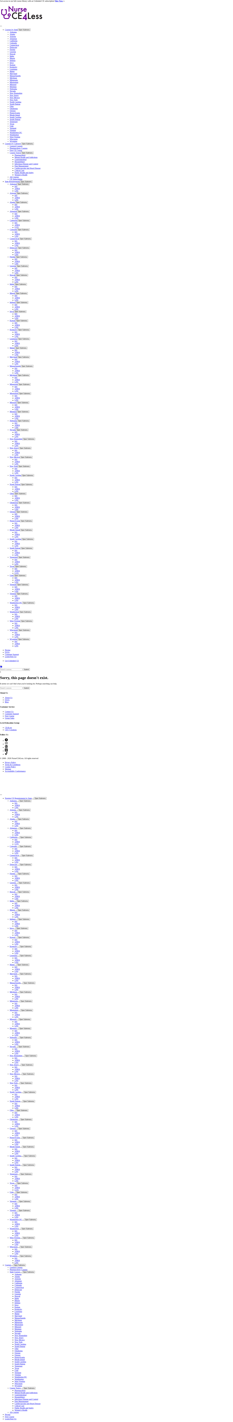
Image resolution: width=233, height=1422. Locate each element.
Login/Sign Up (10, 657)
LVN (17, 227)
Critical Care (19, 170)
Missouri (13, 84)
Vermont (13, 128)
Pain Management (21, 166)
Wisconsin (14, 139)
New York (14, 100)
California (13, 41)
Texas (12, 124)
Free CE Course (16, 150)
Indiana (12, 60)
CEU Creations (11, 730)
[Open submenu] (18, 801)
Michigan (13, 78)
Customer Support (12, 654)
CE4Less (8, 728)
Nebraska (13, 89)
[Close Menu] (1, 794)
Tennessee (14, 122)
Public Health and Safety (24, 173)
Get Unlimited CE (12, 661)
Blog (7, 702)
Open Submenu (24, 30)
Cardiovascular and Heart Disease (28, 168)
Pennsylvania (15, 113)
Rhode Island (15, 115)
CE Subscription (16, 179)
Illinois (12, 58)
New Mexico (15, 98)
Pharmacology (20, 155)
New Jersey (14, 95)
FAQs (7, 652)
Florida (12, 50)
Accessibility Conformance (15, 771)
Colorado (13, 43)
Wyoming (13, 141)
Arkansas (13, 39)
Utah (11, 126)
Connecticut (14, 45)
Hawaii (12, 54)
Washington (14, 135)
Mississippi (14, 82)
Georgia (13, 52)
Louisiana (13, 69)
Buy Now (59, 1)
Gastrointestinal (20, 159)
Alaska (12, 34)
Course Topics (15, 153)
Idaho (12, 56)
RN (16, 186)
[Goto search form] (1, 665)
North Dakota (15, 104)
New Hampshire (16, 93)
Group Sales (9, 718)
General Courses (16, 146)
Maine (12, 71)
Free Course (9, 716)
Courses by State (11, 30)
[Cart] (1, 667)
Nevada (13, 91)
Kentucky (13, 67)
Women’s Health (21, 175)
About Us (8, 698)
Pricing (7, 650)
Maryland (13, 74)
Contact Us (9, 712)
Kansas (12, 65)
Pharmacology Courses (18, 148)
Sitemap (8, 769)
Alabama (13, 32)
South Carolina (15, 117)
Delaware (13, 47)
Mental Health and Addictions (26, 157)
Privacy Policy (10, 762)
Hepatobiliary (20, 162)
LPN (16, 191)
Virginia (13, 130)
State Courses (15, 1272)
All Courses (14, 177)
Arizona (13, 36)
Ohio (12, 106)
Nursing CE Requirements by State (18, 798)
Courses (8, 1265)
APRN (17, 189)
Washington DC (16, 133)
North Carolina (15, 102)
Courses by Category (13, 144)
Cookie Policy (10, 767)
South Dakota (15, 119)
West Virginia (15, 137)
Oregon (13, 111)
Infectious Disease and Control (26, 164)
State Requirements (12, 181)
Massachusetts (15, 76)
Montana (13, 87)
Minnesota (14, 80)
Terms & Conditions (12, 765)
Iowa (12, 63)
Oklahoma (14, 109)
